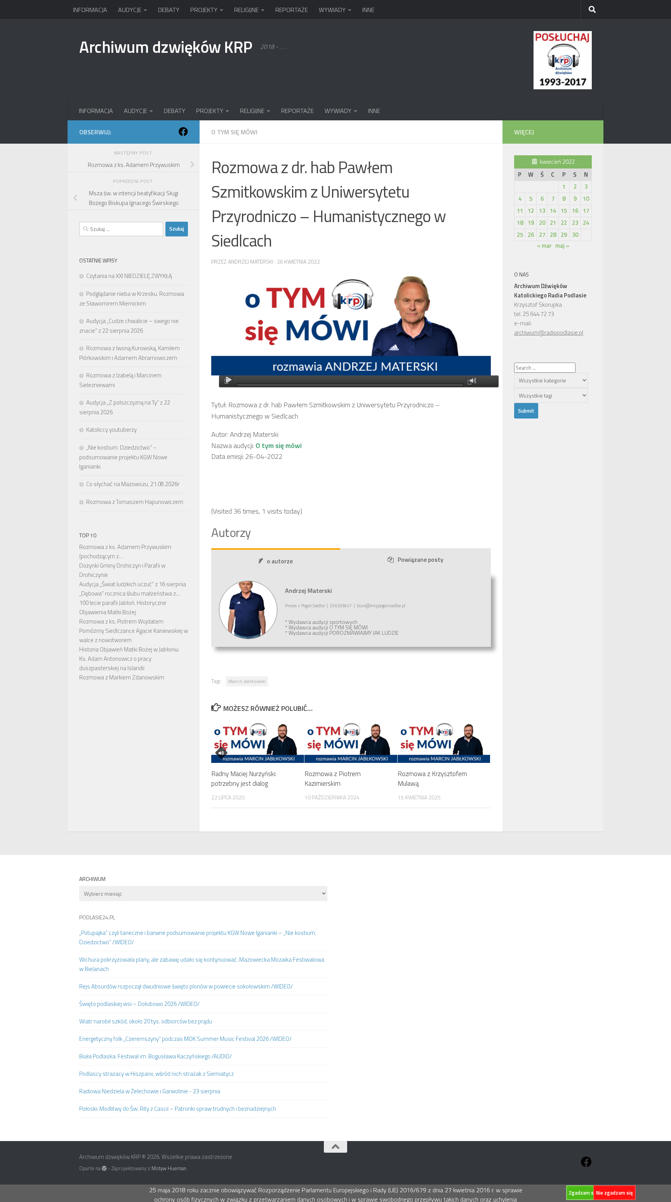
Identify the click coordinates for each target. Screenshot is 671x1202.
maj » (562, 245)
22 (564, 222)
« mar (544, 245)
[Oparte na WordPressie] (104, 1168)
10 (586, 198)
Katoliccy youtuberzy (111, 429)
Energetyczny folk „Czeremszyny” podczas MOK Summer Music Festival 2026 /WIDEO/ (185, 1038)
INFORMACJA (90, 9)
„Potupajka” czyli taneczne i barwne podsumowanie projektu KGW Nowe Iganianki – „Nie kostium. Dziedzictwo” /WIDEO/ (197, 937)
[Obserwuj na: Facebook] (183, 131)
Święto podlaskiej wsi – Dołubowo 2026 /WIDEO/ (139, 1003)
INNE (368, 9)
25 (520, 234)
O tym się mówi (234, 132)
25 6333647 (340, 606)
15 (564, 210)
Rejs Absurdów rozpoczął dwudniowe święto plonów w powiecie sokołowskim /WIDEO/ (186, 986)
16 (575, 210)
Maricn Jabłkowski (247, 681)
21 (553, 222)
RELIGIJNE (246, 9)
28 (553, 234)
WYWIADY (332, 9)
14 (553, 210)
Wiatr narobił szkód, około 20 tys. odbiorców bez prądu (145, 1021)
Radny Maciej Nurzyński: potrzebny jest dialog (243, 779)
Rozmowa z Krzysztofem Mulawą (432, 779)
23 (575, 222)
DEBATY (168, 9)
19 (531, 222)
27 (542, 234)
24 (586, 222)
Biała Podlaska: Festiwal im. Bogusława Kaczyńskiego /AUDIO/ (155, 1056)
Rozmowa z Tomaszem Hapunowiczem (134, 501)
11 (520, 210)
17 (586, 210)
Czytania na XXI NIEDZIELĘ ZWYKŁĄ (129, 275)
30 (575, 234)
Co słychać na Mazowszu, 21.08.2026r (132, 483)
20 (542, 222)
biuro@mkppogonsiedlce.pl (381, 606)
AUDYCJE (129, 9)
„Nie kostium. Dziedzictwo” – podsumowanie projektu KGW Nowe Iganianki (123, 457)
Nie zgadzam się (614, 1193)
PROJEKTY (203, 9)
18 (520, 222)
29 (564, 234)
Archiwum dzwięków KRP (165, 46)
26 (531, 234)
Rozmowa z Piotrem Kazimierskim (332, 779)
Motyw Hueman (168, 1168)
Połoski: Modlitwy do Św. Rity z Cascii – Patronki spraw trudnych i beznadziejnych (177, 1108)
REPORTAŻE (291, 9)
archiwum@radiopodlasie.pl (548, 332)
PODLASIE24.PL (97, 917)
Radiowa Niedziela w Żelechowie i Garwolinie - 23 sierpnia (149, 1091)
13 (542, 210)
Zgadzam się (583, 1193)
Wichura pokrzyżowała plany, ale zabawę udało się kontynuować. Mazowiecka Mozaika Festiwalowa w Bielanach (201, 964)
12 (531, 210)
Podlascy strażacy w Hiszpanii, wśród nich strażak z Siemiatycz (156, 1073)
